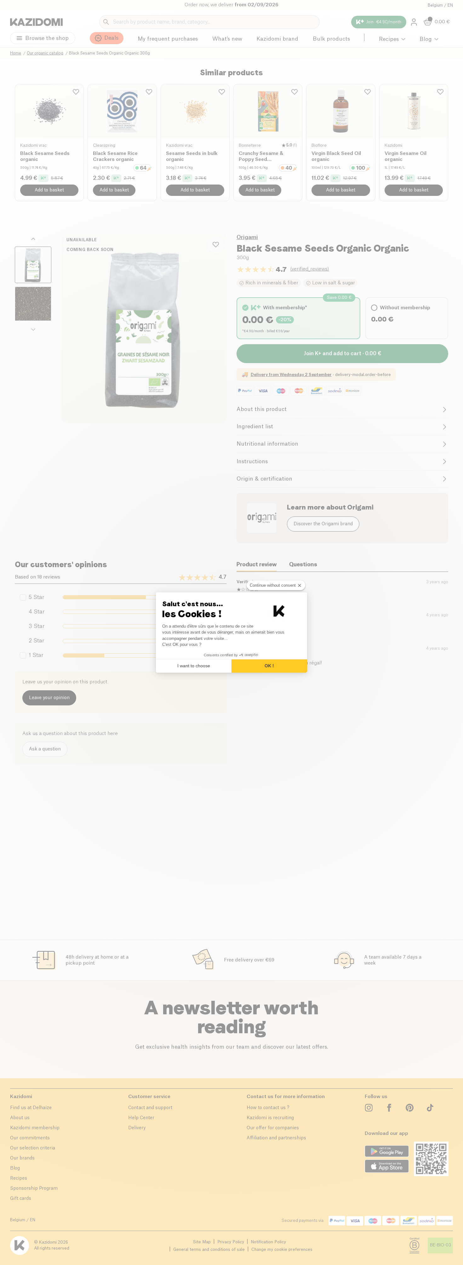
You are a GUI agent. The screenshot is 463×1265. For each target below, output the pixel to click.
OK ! (269, 665)
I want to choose (193, 665)
